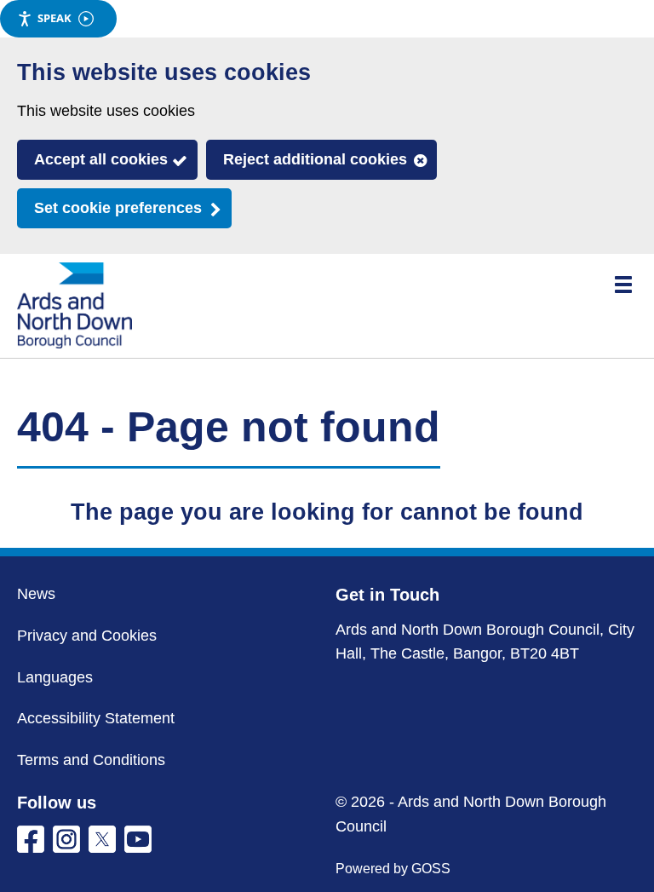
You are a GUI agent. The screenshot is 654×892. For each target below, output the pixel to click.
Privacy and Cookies (87, 635)
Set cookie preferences (118, 207)
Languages (55, 677)
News (36, 593)
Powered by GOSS (393, 868)
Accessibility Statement (96, 718)
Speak (54, 18)
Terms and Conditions (91, 759)
